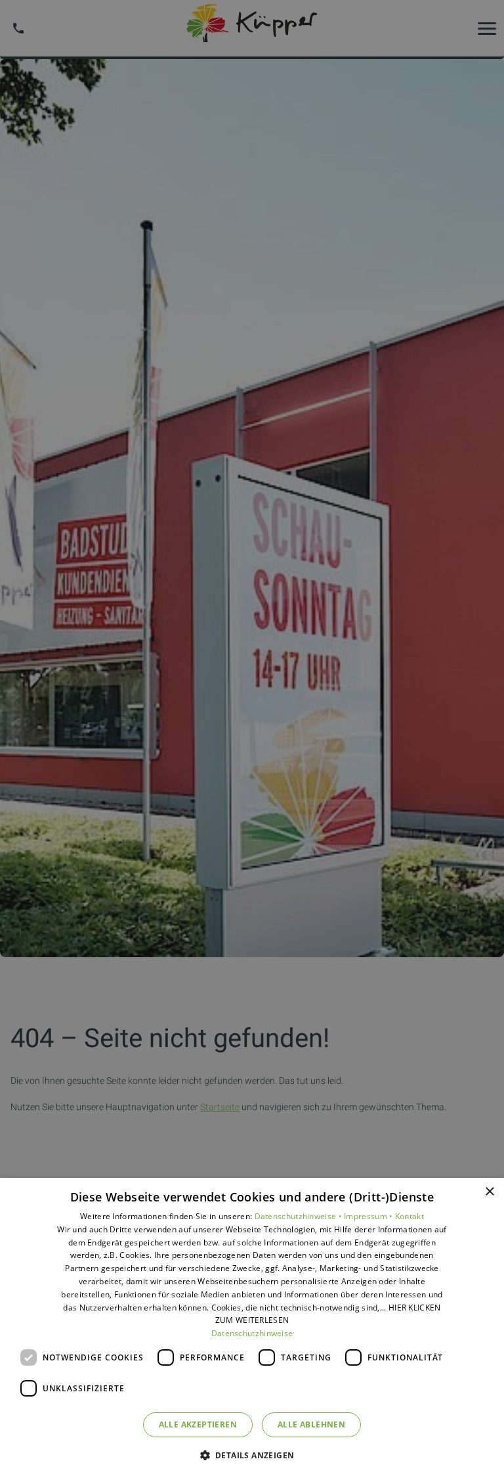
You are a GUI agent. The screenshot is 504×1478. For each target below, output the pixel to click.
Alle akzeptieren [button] (198, 1424)
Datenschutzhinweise (252, 1333)
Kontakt (409, 1216)
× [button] (489, 1192)
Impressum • (369, 1216)
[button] (252, 1454)
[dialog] (252, 1328)
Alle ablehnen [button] (311, 1424)
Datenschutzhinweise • (300, 1216)
